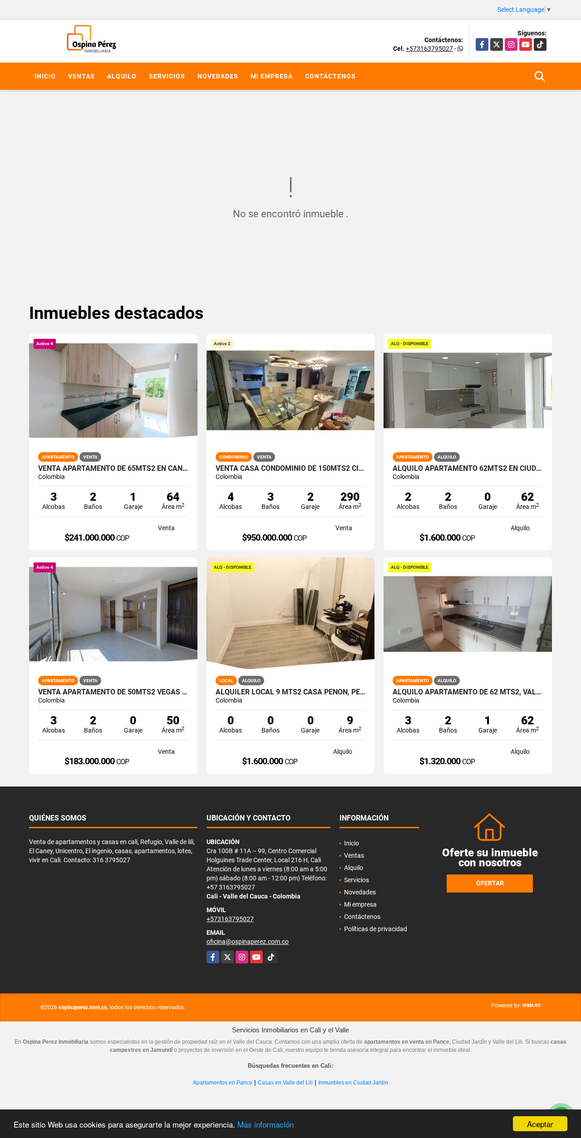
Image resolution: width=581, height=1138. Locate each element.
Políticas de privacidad (375, 929)
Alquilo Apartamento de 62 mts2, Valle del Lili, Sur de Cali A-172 (468, 692)
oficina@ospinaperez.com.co (248, 941)
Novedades (217, 76)
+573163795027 (429, 48)
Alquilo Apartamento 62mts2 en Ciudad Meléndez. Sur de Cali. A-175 (468, 468)
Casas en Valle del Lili (285, 1082)
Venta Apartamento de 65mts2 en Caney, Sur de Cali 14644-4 (113, 468)
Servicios (167, 76)
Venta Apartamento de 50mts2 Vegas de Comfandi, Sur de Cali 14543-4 (113, 692)
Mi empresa (272, 76)
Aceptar (540, 1123)
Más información (265, 1124)
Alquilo (122, 76)
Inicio (45, 76)
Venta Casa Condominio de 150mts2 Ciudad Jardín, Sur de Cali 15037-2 (291, 468)
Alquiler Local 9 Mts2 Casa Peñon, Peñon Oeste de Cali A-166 (291, 692)
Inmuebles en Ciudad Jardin (353, 1082)
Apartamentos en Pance (222, 1082)
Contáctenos (330, 76)
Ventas (81, 76)
